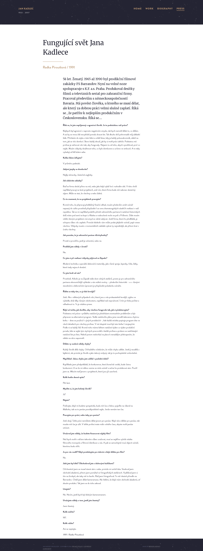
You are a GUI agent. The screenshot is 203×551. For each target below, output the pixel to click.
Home (138, 8)
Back (44, 98)
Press (180, 8)
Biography (165, 8)
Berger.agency (154, 547)
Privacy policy (77, 547)
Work (149, 8)
